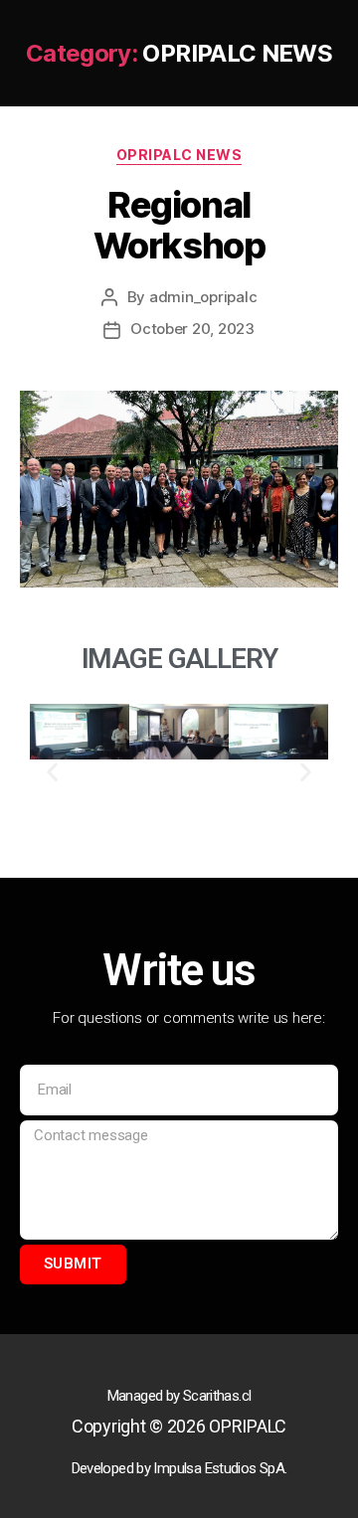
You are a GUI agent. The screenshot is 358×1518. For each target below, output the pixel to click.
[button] (52, 771)
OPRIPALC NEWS (179, 154)
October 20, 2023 (192, 328)
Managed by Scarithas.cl (179, 1396)
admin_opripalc (203, 296)
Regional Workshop (179, 225)
